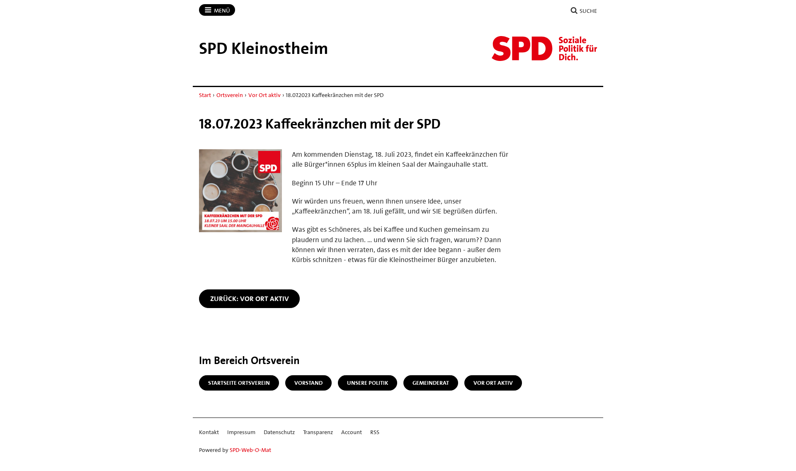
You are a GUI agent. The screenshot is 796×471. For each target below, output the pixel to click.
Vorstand (308, 382)
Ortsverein (229, 95)
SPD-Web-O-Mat (250, 450)
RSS (374, 432)
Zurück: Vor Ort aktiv (249, 298)
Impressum (241, 432)
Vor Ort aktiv (264, 95)
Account (351, 432)
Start (205, 95)
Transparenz (318, 432)
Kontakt (209, 432)
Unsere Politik (367, 382)
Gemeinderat (431, 382)
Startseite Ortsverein (239, 382)
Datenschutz (279, 432)
